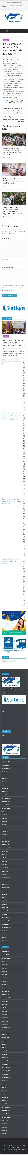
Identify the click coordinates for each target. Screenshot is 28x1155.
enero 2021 (5, 914)
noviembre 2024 (6, 761)
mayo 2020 (4, 940)
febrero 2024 (5, 791)
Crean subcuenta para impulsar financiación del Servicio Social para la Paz (24, 379)
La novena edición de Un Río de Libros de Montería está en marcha (14, 343)
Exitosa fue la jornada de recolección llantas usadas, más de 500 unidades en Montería (12, 151)
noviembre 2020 (6, 920)
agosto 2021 (5, 891)
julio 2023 (4, 814)
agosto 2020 (5, 930)
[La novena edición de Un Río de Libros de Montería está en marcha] (14, 327)
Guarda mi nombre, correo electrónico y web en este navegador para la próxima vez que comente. (13, 288)
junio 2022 (4, 858)
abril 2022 (4, 864)
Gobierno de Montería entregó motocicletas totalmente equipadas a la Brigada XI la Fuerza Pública (13, 210)
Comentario (6, 238)
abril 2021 (4, 904)
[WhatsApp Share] (13, 101)
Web (3, 275)
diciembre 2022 (6, 838)
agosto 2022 (5, 851)
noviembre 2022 (6, 841)
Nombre (5, 260)
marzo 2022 (5, 867)
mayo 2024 (4, 781)
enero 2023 (5, 834)
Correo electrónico (8, 267)
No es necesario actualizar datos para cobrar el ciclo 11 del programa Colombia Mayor (24, 521)
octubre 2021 (5, 884)
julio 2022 (4, 854)
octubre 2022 (5, 844)
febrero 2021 (5, 911)
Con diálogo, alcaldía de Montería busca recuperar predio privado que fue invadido (13, 119)
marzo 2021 (5, 907)
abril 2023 (4, 824)
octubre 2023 (5, 805)
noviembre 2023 (6, 801)
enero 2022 (5, 874)
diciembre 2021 (6, 877)
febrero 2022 (5, 871)
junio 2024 (4, 778)
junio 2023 (4, 818)
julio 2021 (4, 894)
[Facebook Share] (6, 101)
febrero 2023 (5, 831)
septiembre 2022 (6, 848)
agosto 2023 (5, 811)
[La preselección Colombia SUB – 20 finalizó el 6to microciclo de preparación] (12, 583)
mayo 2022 (4, 861)
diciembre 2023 (6, 798)
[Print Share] (21, 101)
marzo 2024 (5, 788)
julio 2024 (4, 775)
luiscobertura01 (15, 57)
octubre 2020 (5, 924)
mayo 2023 (4, 821)
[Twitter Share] (10, 101)
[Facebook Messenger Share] (17, 101)
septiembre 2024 (6, 768)
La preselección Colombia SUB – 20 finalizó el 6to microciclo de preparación (24, 577)
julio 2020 (4, 934)
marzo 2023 (5, 828)
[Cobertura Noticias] (3, 31)
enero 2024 (5, 795)
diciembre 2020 (6, 917)
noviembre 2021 (6, 881)
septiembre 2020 (6, 927)
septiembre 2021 (6, 887)
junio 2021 (4, 897)
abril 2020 (4, 944)
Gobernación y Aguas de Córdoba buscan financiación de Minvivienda (13, 181)
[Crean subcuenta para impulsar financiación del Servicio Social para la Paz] (12, 385)
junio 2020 (4, 937)
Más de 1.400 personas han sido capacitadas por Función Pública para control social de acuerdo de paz (15, 111)
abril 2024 (4, 785)
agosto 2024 (5, 771)
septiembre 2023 (6, 808)
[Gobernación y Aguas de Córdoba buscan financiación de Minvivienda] (14, 164)
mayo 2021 (4, 901)
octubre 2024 (5, 765)
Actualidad (6, 40)
